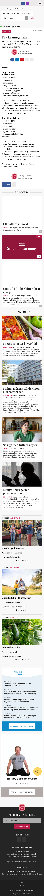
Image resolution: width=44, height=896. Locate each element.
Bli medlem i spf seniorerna (22, 726)
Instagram (27, 3)
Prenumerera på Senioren (22, 792)
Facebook (23, 3)
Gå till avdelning (22, 561)
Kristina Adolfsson (35, 874)
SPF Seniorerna (29, 871)
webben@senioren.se (30, 862)
